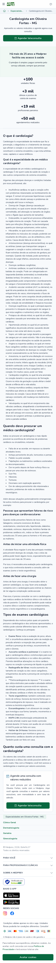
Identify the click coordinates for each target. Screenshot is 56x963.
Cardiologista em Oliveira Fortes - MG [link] (41, 11)
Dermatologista (11, 827)
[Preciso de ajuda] (51, 4)
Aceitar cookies (28, 957)
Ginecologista (10, 838)
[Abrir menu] (4, 4)
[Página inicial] (4, 11)
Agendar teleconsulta (29, 38)
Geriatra (7, 833)
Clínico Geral (9, 822)
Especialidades (17, 11)
